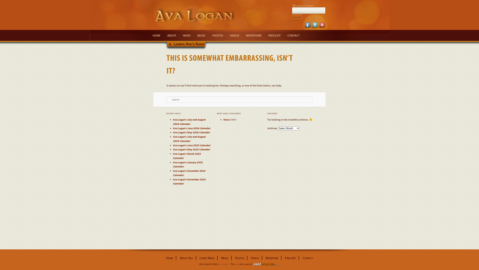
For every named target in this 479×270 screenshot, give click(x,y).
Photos (217, 35)
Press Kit (274, 35)
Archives (272, 128)
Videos (234, 35)
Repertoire (254, 35)
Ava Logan (194, 15)
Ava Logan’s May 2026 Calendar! (191, 132)
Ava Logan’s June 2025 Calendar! (192, 145)
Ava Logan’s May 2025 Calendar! (191, 149)
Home (157, 35)
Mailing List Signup (303, 5)
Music (201, 35)
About (171, 35)
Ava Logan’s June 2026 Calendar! (192, 128)
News (187, 35)
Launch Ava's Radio (187, 45)
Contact (293, 35)
